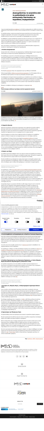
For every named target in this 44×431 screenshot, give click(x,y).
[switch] (16, 222)
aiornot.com (25, 244)
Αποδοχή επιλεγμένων (22, 229)
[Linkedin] (20, 356)
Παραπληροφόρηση (39, 338)
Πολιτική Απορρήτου (13, 416)
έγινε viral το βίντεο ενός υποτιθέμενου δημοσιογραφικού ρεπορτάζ (26, 169)
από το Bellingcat (16, 29)
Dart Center (12, 332)
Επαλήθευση (29, 338)
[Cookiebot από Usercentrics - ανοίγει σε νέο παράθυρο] (38, 201)
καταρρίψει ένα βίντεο (28, 138)
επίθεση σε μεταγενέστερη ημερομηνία (19, 73)
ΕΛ (1, 1)
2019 (23, 299)
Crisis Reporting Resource (19, 10)
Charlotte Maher (40, 23)
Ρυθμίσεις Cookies (32, 416)
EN (3, 1)
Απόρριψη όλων (8, 229)
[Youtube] (27, 356)
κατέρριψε (8, 70)
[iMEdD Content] (8, 5)
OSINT (2, 87)
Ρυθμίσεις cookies (37, 226)
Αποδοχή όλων (36, 229)
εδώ (31, 85)
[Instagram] (23, 356)
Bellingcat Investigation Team (38, 91)
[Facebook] (17, 356)
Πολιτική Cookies (5, 213)
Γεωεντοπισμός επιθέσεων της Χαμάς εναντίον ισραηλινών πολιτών (18, 89)
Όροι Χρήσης (20, 416)
